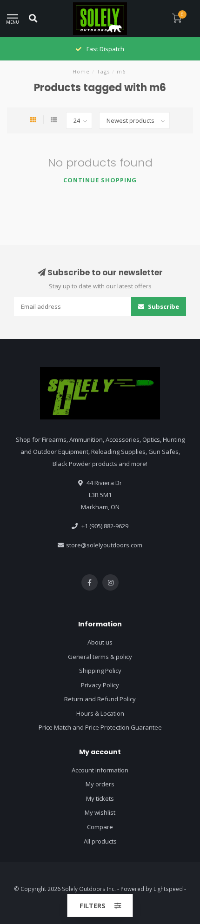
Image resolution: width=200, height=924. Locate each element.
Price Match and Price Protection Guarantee (100, 727)
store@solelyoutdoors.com (104, 545)
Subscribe (163, 306)
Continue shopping (100, 180)
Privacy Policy (100, 685)
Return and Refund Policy (100, 699)
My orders (100, 784)
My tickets (100, 798)
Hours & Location (100, 713)
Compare (100, 827)
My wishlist (100, 812)
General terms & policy (100, 656)
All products (100, 841)
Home (81, 71)
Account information (100, 770)
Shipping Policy (100, 670)
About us (100, 642)
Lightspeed (168, 888)
